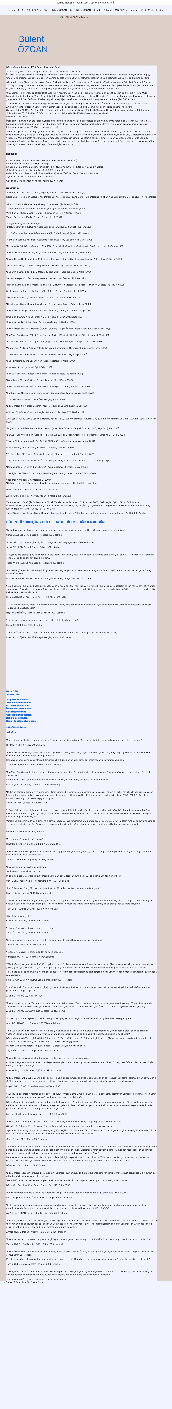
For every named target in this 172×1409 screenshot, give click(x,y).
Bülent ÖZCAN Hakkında (88, 10)
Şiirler (47, 10)
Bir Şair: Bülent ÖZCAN (29, 10)
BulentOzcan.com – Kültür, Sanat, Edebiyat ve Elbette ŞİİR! (86, 2)
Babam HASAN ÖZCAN (115, 10)
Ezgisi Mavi (147, 10)
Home (12, 10)
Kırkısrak (134, 10)
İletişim (159, 10)
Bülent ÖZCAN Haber (63, 10)
